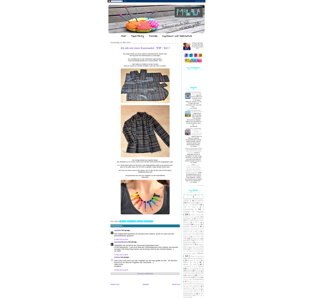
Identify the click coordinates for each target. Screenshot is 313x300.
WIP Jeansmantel (148, 221)
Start (123, 36)
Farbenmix (122, 221)
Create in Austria (193, 211)
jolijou (193, 164)
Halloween (186, 231)
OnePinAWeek (187, 266)
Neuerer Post (115, 284)
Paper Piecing (199, 268)
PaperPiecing (137, 36)
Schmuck (186, 279)
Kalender (201, 233)
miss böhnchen (191, 246)
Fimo (188, 220)
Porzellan (198, 270)
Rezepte (201, 275)
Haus (196, 231)
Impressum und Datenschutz (177, 36)
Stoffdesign (189, 285)
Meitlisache (188, 244)
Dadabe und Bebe (196, 214)
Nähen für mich (131, 221)
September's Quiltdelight (193, 128)
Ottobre (201, 266)
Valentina (196, 290)
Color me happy (190, 207)
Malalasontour (187, 242)
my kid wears (195, 249)
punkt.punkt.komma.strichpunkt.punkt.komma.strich (193, 149)
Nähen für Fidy (194, 260)
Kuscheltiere (197, 236)
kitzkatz (117, 257)
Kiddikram (189, 235)
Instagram (186, 233)
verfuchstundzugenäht (193, 110)
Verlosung (186, 292)
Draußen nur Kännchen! (193, 92)
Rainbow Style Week (189, 273)
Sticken (202, 283)
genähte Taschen (190, 226)
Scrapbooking (198, 279)
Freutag (186, 224)
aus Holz (201, 195)
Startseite (146, 284)
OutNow (190, 268)
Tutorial (196, 286)
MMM (185, 249)
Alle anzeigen (200, 185)
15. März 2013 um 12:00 (121, 270)
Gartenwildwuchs (121, 242)
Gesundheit (186, 228)
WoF (198, 295)
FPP (197, 222)
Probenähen (187, 272)
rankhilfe (118, 230)
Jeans (194, 233)
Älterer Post (176, 284)
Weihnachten (189, 294)
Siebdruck (186, 283)
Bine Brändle (192, 203)
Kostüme (186, 237)
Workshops (186, 297)
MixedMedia (196, 248)
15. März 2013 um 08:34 (121, 239)
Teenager (186, 286)
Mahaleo (198, 240)
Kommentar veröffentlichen (145, 273)
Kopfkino (198, 235)
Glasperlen (186, 230)
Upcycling (187, 288)
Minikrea (201, 244)
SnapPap (194, 283)
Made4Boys (187, 240)
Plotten (189, 270)
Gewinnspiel (197, 228)
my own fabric (196, 251)
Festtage (201, 219)
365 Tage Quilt (188, 195)
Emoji (190, 217)
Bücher (195, 205)
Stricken (198, 285)
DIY (184, 217)
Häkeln (197, 230)
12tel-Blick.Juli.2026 (196, 111)
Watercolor (197, 292)
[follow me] (193, 60)
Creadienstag (189, 209)
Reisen (191, 275)
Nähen (200, 253)
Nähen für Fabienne (196, 258)
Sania (198, 277)
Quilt (198, 272)
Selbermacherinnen (194, 281)
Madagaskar (196, 239)
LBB (185, 239)
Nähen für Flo (190, 262)
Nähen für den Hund (197, 256)
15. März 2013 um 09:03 (121, 254)
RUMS (188, 277)
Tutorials (153, 36)
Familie (197, 217)
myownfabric (187, 253)
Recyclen (139, 221)
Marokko (198, 242)
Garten (197, 224)
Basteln (201, 201)
